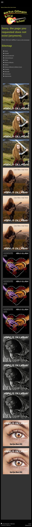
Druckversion (6, 523)
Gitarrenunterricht (9, 55)
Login (29, 523)
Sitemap (12, 523)
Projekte (7, 69)
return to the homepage (23, 40)
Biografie (7, 71)
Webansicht (28, 525)
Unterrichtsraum (9, 57)
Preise (6, 60)
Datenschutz (8, 76)
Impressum (8, 73)
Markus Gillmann (9, 62)
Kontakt (7, 53)
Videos (6, 64)
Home (6, 51)
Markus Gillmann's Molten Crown (13, 67)
